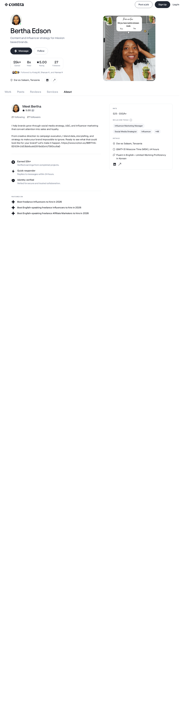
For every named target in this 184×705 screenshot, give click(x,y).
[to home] (14, 4)
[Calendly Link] (54, 80)
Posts (20, 91)
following (18, 117)
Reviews (35, 91)
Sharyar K (45, 72)
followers (34, 117)
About (68, 91)
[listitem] (56, 63)
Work (8, 91)
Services (52, 91)
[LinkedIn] (47, 80)
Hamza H (59, 72)
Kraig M (36, 72)
